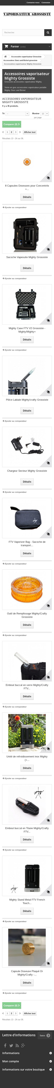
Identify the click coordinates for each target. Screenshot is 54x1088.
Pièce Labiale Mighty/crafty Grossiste (27, 399)
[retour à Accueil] (5, 57)
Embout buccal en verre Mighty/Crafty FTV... (27, 687)
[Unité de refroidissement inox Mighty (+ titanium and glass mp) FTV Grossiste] (27, 732)
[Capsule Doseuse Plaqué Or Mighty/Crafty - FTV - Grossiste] (27, 947)
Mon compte (10, 1061)
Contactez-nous (33, 2)
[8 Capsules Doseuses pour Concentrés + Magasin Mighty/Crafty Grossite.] (27, 162)
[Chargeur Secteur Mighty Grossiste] (27, 447)
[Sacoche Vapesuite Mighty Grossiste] (27, 233)
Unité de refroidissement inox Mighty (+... (27, 758)
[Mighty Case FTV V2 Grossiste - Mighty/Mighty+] (27, 304)
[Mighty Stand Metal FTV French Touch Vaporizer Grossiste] (27, 876)
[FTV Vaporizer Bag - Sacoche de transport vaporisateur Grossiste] (27, 518)
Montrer (35, 113)
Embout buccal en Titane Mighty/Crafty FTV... (27, 830)
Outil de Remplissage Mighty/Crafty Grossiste (27, 615)
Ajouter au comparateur (16, 207)
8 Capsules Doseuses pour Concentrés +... (27, 187)
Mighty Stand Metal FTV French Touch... (27, 901)
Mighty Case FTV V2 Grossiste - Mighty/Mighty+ (27, 330)
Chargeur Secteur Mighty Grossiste (27, 470)
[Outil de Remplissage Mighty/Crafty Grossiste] (27, 589)
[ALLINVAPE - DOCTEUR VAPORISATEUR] (27, 15)
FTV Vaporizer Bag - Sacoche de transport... (27, 543)
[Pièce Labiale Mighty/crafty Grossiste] (27, 376)
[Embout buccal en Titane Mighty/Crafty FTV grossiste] (27, 804)
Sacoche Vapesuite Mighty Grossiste (27, 257)
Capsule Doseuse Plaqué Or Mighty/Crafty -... (27, 973)
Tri (3, 113)
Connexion (46, 2)
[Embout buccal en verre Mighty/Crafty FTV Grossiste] (27, 661)
